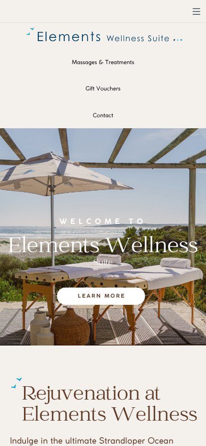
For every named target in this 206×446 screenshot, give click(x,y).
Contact (103, 115)
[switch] (196, 11)
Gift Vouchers (102, 88)
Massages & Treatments (103, 62)
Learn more (102, 296)
